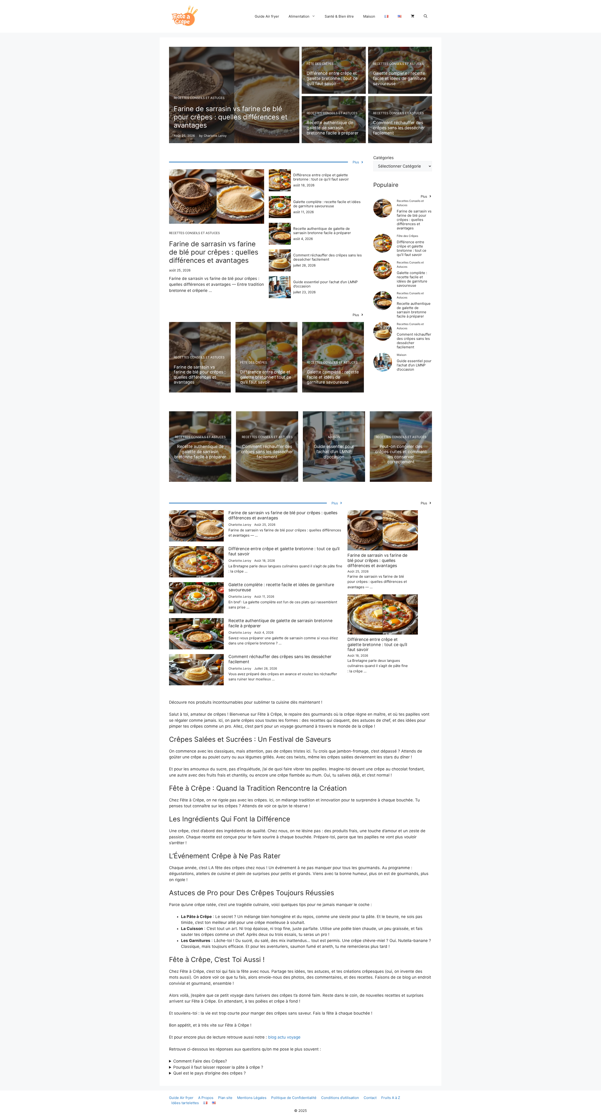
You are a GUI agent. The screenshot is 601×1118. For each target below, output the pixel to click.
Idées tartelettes (185, 1103)
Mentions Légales (251, 1097)
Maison (369, 16)
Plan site (225, 1097)
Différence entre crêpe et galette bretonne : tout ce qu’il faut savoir (332, 78)
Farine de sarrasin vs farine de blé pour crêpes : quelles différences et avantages (231, 117)
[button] (425, 16)
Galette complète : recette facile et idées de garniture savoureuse (399, 78)
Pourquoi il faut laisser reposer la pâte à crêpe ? (218, 1067)
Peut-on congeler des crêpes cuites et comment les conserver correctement (401, 454)
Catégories (383, 157)
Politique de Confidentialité (293, 1097)
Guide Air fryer (267, 16)
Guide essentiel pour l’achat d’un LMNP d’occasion (325, 284)
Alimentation (299, 16)
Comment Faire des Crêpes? (200, 1061)
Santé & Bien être (339, 16)
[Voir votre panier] (412, 16)
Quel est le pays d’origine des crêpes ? (209, 1073)
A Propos (205, 1097)
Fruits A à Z (390, 1097)
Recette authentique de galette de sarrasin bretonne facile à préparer (332, 127)
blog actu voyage (284, 1037)
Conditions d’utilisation (340, 1097)
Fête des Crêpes (320, 64)
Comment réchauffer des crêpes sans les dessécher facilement (399, 127)
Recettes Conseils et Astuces (199, 98)
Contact (370, 1097)
